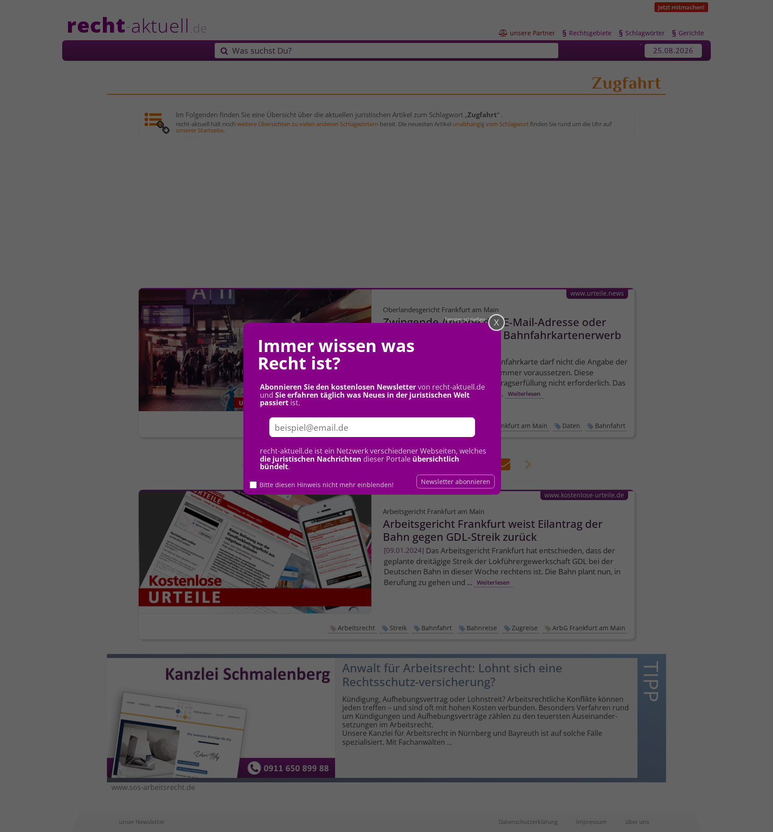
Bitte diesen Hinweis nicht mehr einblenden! (326, 484)
